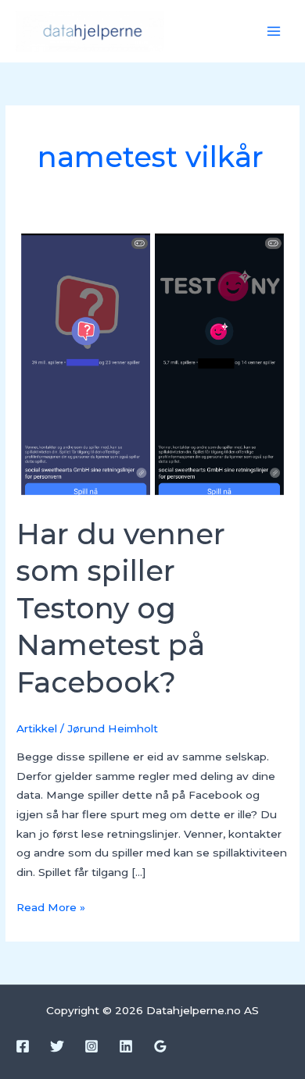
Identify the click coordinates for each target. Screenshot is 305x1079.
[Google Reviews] (160, 1046)
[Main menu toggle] (274, 31)
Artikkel (36, 728)
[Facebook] (23, 1046)
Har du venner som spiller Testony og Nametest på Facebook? (120, 608)
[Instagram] (91, 1046)
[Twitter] (57, 1046)
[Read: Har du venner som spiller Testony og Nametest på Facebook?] (152, 363)
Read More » (50, 905)
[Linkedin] (126, 1046)
